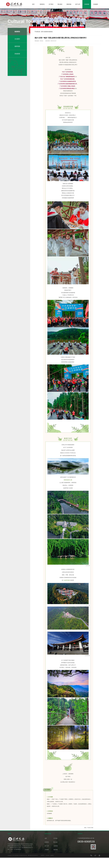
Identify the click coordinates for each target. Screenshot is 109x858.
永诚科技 (52, 855)
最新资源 (17, 46)
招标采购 (69, 4)
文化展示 (17, 39)
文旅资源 (86, 4)
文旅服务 (95, 4)
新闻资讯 (42, 4)
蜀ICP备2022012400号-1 (33, 855)
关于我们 (51, 4)
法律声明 (42, 855)
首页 (33, 4)
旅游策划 (17, 31)
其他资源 (17, 53)
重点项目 (60, 4)
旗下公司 (77, 4)
